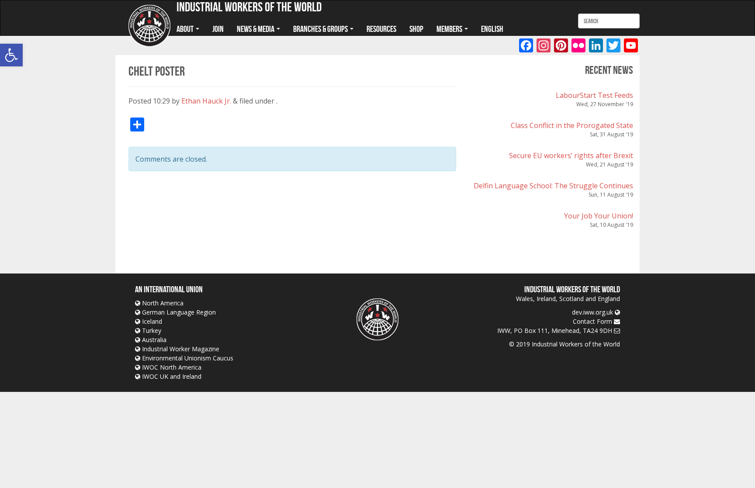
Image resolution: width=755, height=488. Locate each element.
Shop (416, 29)
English (492, 29)
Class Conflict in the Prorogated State (572, 125)
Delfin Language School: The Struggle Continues (553, 185)
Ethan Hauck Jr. (206, 101)
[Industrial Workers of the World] (149, 26)
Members (450, 29)
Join (218, 29)
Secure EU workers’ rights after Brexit (571, 155)
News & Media (256, 29)
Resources (381, 29)
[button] (11, 55)
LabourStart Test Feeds (594, 95)
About (186, 29)
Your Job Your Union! (598, 216)
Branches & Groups (321, 29)
